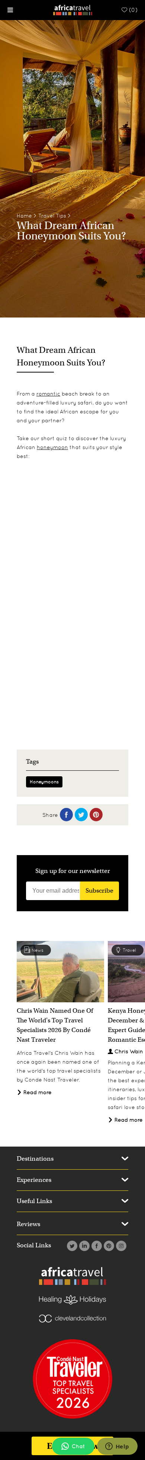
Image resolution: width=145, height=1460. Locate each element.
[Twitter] (71, 1246)
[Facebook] (96, 1246)
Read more (37, 1092)
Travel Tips (52, 216)
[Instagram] (120, 1246)
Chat (78, 1446)
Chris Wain (129, 1051)
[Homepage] (72, 9)
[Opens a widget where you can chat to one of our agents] (117, 1447)
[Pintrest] (108, 1246)
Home (24, 216)
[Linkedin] (83, 1246)
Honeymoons (44, 781)
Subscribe (99, 891)
